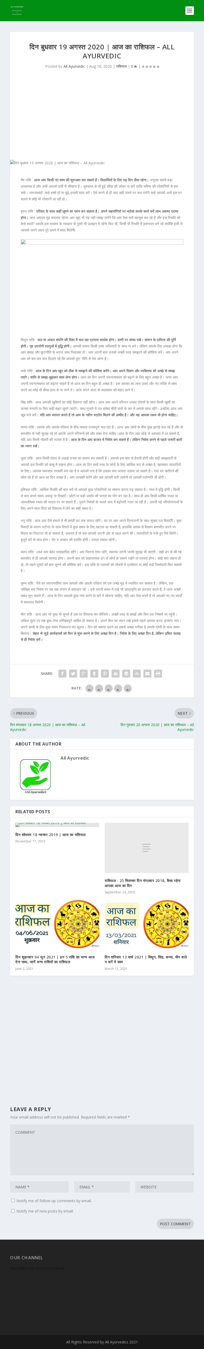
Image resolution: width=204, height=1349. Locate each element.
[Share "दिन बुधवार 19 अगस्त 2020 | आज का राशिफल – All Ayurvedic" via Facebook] (62, 673)
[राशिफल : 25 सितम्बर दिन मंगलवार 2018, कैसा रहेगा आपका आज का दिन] (147, 848)
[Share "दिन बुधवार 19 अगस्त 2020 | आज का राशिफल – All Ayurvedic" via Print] (158, 673)
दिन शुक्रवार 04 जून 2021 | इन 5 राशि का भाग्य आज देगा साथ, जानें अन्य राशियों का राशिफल (55, 959)
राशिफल (121, 66)
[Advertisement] (102, 120)
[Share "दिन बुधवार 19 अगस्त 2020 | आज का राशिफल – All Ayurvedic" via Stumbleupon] (136, 673)
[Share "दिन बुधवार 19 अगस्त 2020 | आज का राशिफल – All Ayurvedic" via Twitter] (73, 673)
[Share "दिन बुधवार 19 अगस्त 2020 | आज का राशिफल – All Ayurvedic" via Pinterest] (105, 673)
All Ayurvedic (74, 66)
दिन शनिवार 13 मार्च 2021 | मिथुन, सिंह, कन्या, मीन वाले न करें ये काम (146, 959)
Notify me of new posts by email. (45, 1211)
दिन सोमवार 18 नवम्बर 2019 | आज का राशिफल (50, 834)
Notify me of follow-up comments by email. (54, 1200)
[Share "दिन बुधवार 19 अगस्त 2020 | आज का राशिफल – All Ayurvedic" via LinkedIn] (115, 673)
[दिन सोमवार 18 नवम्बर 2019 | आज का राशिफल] (57, 825)
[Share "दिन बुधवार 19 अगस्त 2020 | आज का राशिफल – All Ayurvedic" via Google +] (83, 673)
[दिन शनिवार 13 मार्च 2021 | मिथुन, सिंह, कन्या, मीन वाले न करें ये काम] (147, 924)
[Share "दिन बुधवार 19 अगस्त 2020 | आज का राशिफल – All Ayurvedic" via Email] (147, 673)
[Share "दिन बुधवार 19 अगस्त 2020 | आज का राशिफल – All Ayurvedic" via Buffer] (126, 673)
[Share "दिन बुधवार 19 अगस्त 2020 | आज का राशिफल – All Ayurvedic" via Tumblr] (94, 673)
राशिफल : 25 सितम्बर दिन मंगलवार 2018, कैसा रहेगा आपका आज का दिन (143, 883)
